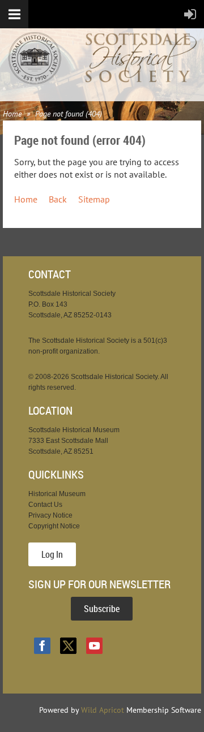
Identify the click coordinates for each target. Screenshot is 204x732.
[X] (68, 646)
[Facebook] (42, 646)
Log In (52, 554)
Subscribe (102, 608)
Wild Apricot (102, 710)
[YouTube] (94, 646)
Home (12, 114)
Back (58, 199)
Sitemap (94, 199)
